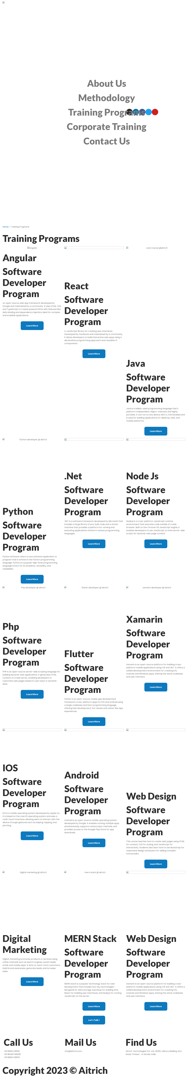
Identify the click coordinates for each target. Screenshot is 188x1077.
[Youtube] (155, 112)
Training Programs (106, 112)
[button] (32, 325)
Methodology (106, 97)
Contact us (107, 140)
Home (6, 226)
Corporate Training (106, 126)
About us (106, 83)
